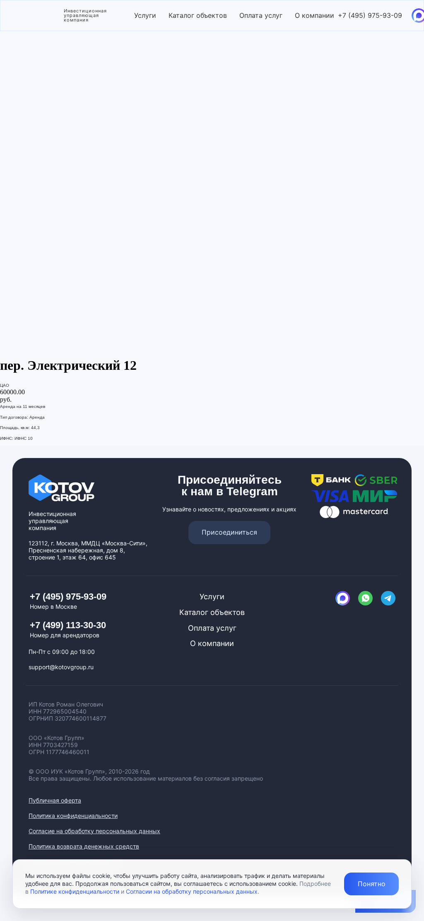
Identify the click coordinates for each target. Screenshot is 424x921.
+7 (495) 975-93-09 (370, 15)
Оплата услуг (260, 15)
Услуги (145, 15)
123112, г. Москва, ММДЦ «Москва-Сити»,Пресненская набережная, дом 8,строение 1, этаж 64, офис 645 (88, 550)
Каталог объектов (198, 15)
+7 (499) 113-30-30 (68, 625)
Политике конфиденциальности (74, 891)
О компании (314, 15)
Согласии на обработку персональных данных (192, 891)
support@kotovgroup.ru (61, 666)
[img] (342, 598)
